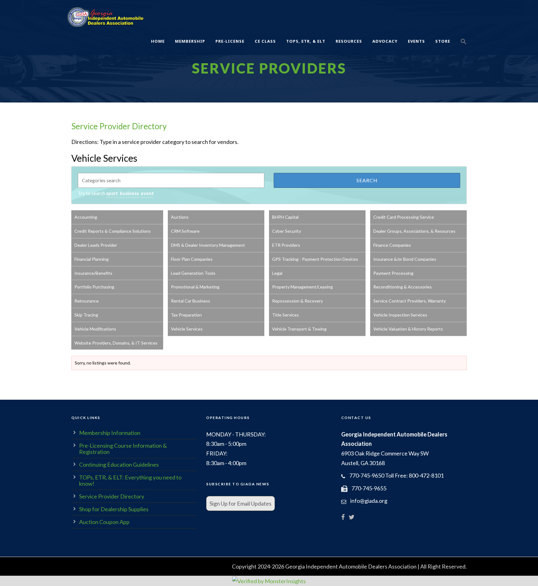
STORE (442, 41)
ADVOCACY (385, 41)
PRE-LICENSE (229, 41)
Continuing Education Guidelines (119, 464)
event (147, 193)
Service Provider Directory (119, 126)
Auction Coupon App (104, 521)
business (129, 193)
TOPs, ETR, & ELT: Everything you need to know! (130, 480)
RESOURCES (349, 41)
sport (112, 193)
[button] (463, 48)
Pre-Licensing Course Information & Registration (123, 448)
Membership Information (109, 432)
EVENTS (416, 41)
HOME (158, 41)
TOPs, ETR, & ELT (305, 41)
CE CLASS (265, 41)
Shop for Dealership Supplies (114, 509)
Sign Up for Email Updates (240, 503)
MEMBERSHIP (190, 41)
